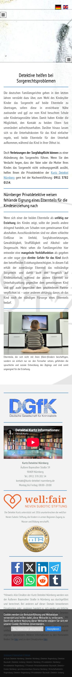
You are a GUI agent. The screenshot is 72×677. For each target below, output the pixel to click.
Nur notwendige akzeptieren (27, 629)
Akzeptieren (53, 629)
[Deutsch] (58, 7)
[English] (65, 7)
